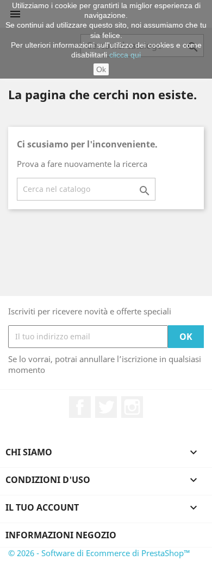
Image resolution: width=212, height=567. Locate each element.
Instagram (132, 407)
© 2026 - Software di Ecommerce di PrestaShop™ (99, 552)
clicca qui (125, 54)
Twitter (106, 407)
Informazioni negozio (60, 535)
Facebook (80, 407)
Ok (101, 69)
